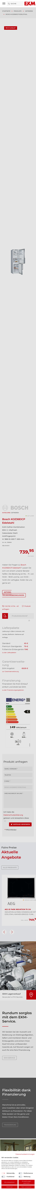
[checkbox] (3, 1173)
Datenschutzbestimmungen (25, 1154)
